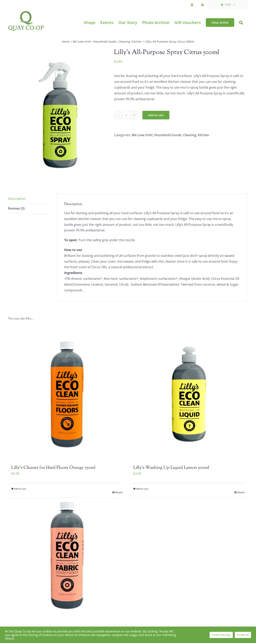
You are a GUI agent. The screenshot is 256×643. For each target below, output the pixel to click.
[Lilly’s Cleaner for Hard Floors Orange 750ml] (67, 394)
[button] (241, 22)
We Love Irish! (142, 135)
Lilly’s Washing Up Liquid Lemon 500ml (171, 468)
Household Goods (168, 135)
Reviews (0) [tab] (16, 208)
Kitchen (203, 135)
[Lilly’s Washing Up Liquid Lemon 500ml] (189, 394)
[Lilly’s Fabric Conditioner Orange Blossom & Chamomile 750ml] (67, 568)
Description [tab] (17, 198)
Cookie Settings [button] (221, 635)
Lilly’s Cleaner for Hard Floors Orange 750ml (53, 468)
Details (119, 492)
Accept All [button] (243, 635)
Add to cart (156, 115)
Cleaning (189, 135)
